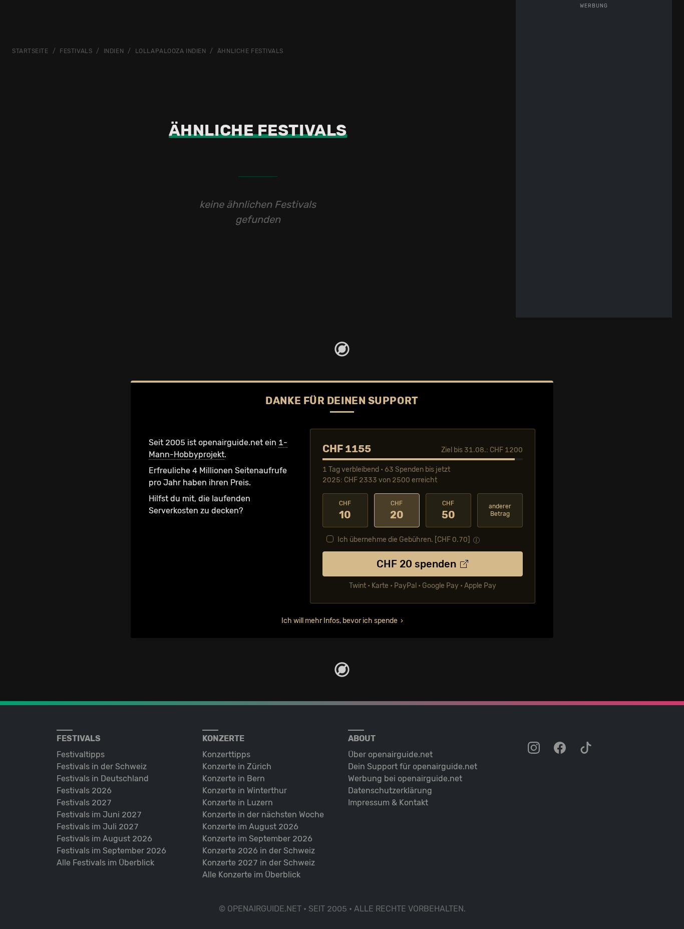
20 (397, 510)
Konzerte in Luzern (237, 802)
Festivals (76, 51)
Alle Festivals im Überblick (105, 862)
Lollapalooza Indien (170, 51)
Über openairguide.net (390, 754)
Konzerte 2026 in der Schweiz (258, 850)
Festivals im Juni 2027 (99, 814)
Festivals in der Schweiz (102, 766)
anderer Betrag (500, 510)
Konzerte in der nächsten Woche (263, 814)
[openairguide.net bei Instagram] (535, 748)
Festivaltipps (81, 754)
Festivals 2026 (84, 790)
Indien (114, 51)
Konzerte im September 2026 (257, 838)
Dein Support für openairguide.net (412, 766)
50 (448, 510)
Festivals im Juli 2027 (98, 826)
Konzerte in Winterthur (244, 790)
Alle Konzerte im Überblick (251, 874)
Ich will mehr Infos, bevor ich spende (339, 620)
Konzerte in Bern (233, 778)
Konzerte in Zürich (236, 766)
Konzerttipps (226, 754)
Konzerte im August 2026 (250, 826)
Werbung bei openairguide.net (405, 778)
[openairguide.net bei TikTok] (587, 748)
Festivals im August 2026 (104, 838)
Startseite (30, 51)
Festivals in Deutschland (103, 778)
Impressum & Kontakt (388, 802)
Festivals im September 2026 (111, 850)
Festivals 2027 (84, 802)
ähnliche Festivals (250, 51)
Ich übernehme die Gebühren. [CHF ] (403, 539)
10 (345, 510)
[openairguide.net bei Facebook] (561, 748)
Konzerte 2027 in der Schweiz (258, 862)
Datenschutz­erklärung (390, 790)
